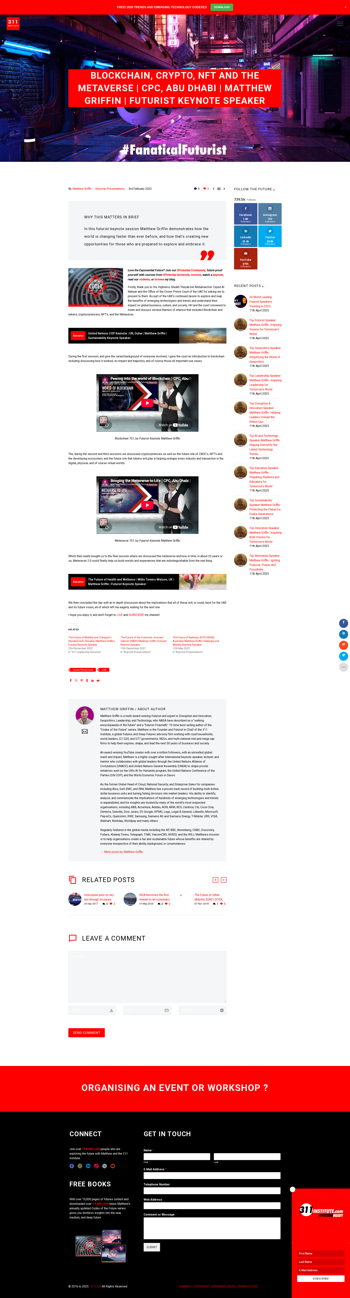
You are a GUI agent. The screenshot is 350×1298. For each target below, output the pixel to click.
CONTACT (185, 1286)
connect (196, 275)
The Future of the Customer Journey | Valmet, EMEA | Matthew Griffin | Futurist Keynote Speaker (143, 641)
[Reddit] (98, 680)
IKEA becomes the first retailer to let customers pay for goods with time (154, 899)
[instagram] (80, 1166)
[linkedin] (88, 1166)
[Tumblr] (87, 680)
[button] (215, 880)
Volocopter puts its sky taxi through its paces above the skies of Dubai (100, 899)
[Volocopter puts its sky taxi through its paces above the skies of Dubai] (76, 899)
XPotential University (176, 275)
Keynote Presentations (110, 188)
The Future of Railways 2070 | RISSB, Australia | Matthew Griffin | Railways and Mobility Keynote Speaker (196, 641)
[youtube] (112, 1166)
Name (149, 1150)
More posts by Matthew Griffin (123, 852)
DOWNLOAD (222, 7)
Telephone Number (157, 1184)
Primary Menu (340, 23)
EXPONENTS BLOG (223, 1286)
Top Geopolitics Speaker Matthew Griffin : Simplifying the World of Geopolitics (265, 354)
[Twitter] (76, 680)
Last (216, 1162)
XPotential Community (191, 270)
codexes (144, 279)
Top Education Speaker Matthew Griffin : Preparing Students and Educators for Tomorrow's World (264, 477)
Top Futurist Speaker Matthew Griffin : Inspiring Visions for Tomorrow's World (265, 327)
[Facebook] (70, 680)
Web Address (153, 1199)
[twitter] (104, 1166)
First (146, 1162)
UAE (104, 669)
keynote (218, 275)
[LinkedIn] (92, 680)
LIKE (120, 615)
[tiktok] (96, 1166)
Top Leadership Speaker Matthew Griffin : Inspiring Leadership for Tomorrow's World (265, 382)
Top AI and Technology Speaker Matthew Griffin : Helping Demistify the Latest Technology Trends (265, 445)
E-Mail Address (155, 1169)
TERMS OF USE (247, 1286)
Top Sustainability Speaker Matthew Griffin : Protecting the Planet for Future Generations (265, 507)
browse (159, 279)
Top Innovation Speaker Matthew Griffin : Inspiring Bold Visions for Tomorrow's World (265, 534)
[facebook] (71, 1166)
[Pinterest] (81, 680)
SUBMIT (152, 1247)
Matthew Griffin (82, 188)
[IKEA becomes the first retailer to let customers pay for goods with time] (131, 899)
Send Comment (86, 1033)
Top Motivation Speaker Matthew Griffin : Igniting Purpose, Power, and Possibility (264, 562)
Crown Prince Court (83, 669)
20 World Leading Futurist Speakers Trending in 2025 (260, 301)
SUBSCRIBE (136, 615)
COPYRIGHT (201, 1286)
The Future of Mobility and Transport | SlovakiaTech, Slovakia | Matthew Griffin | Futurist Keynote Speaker (91, 641)
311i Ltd (96, 1286)
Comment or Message (160, 1214)
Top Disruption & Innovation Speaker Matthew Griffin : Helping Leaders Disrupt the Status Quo (264, 412)
